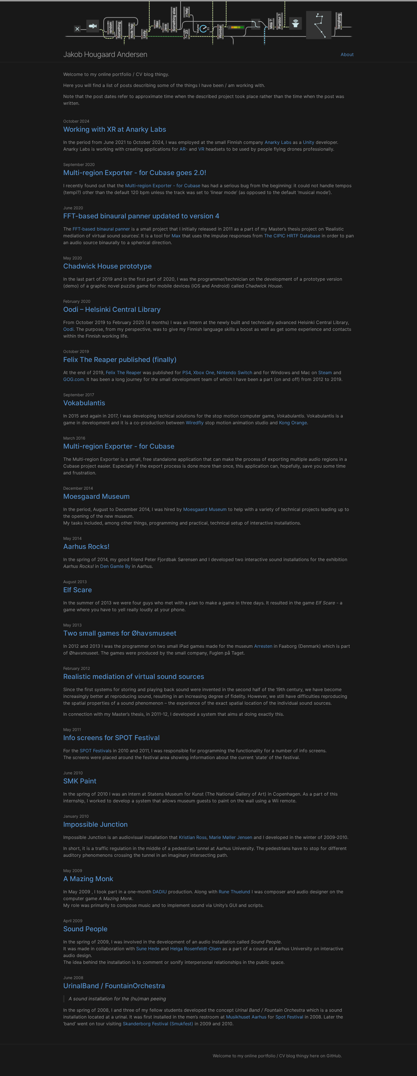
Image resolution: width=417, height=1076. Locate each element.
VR (201, 149)
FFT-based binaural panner (101, 229)
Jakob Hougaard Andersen (105, 54)
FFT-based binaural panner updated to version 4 (141, 216)
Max (176, 235)
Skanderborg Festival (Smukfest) (158, 1023)
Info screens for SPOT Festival (111, 738)
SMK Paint (79, 781)
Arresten (263, 646)
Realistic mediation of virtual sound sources (133, 676)
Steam (325, 372)
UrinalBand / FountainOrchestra (114, 986)
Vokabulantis (84, 403)
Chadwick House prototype (107, 266)
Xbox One (203, 372)
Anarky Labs (278, 142)
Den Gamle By (115, 566)
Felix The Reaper (123, 372)
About (347, 54)
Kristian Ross (193, 837)
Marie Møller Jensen (230, 837)
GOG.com (73, 379)
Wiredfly (195, 422)
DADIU (160, 891)
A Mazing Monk (88, 879)
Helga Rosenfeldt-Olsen (195, 948)
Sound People (85, 929)
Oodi (68, 329)
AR (183, 149)
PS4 (186, 372)
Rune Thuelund (234, 891)
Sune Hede (147, 948)
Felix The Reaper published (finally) (120, 359)
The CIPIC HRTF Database (292, 235)
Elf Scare (77, 590)
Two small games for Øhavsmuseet (119, 633)
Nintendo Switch (234, 372)
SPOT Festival (94, 750)
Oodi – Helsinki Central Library (112, 309)
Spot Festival (289, 1017)
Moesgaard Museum (96, 496)
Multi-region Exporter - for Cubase (162, 185)
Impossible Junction (95, 824)
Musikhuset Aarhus (246, 1017)
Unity (308, 142)
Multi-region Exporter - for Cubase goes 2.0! (134, 173)
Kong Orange (293, 422)
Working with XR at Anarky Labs (114, 129)
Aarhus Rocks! (86, 546)
